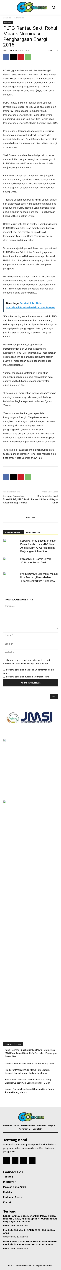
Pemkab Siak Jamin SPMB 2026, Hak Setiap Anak (29, 1063)
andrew (13, 50)
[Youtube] (32, 1160)
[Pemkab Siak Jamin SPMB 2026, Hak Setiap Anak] (11, 562)
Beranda (7, 17)
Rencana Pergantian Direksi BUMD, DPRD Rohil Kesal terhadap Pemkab (16, 499)
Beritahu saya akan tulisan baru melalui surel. (28, 676)
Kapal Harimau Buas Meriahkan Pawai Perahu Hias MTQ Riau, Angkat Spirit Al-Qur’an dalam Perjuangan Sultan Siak (31, 1053)
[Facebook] (6, 57)
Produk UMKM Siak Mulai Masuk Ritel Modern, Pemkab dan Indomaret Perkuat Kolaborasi (39, 577)
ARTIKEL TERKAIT (14, 532)
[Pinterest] (21, 57)
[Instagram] (15, 1160)
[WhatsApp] (28, 57)
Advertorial (19, 17)
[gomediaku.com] (31, 7)
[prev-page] (5, 589)
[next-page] (10, 589)
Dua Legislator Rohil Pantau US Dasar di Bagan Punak (44, 499)
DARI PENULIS (33, 532)
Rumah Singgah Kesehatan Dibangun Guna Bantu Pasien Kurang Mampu (29, 1091)
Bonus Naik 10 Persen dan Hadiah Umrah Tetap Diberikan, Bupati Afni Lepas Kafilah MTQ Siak (28, 1081)
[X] (13, 57)
